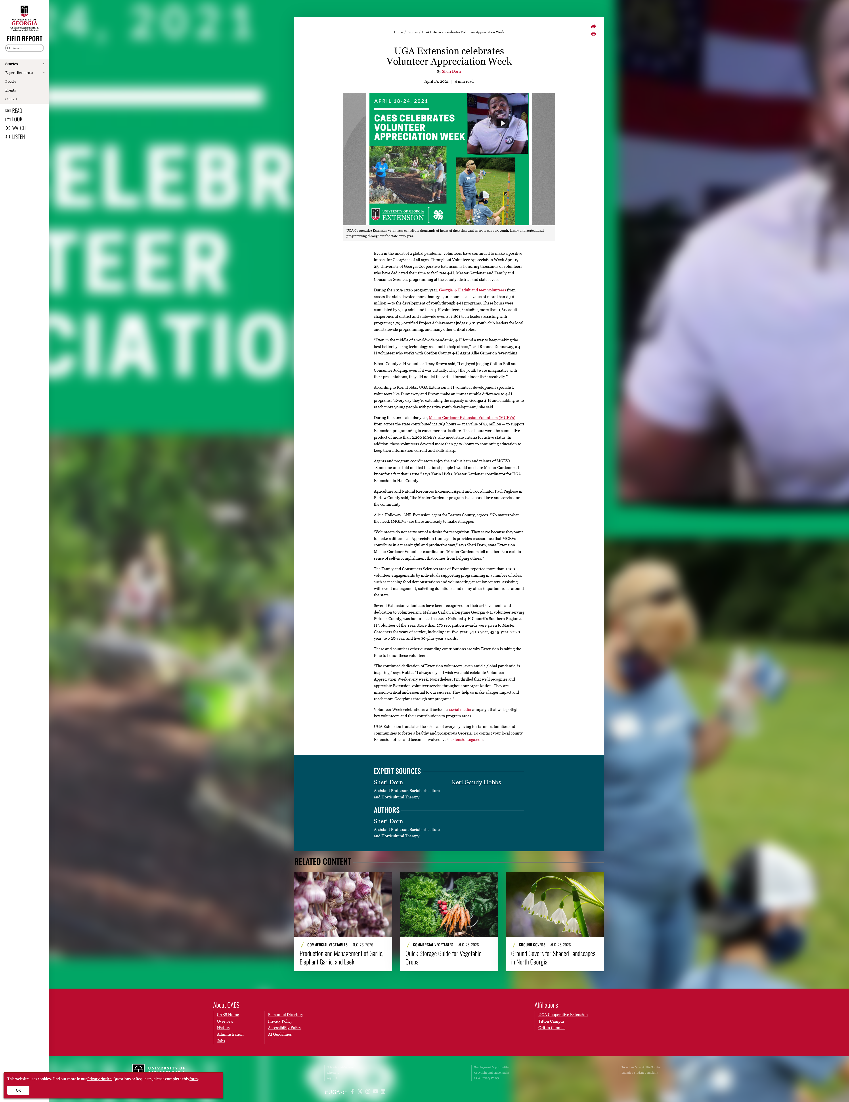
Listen (18, 136)
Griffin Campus (551, 1027)
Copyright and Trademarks (491, 1072)
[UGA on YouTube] (376, 1092)
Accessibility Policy (284, 1027)
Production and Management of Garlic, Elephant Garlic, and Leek (341, 957)
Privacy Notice (99, 1079)
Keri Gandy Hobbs (476, 782)
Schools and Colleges (340, 1067)
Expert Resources (19, 73)
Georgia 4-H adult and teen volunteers (472, 290)
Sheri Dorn (451, 71)
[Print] (593, 34)
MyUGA (332, 1078)
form (193, 1079)
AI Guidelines (280, 1034)
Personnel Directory (285, 1014)
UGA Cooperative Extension (563, 1014)
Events (10, 90)
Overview (225, 1021)
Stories (11, 64)
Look (17, 119)
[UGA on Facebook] (353, 1092)
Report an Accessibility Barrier (640, 1067)
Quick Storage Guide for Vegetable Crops (443, 957)
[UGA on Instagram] (368, 1092)
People (10, 81)
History (223, 1027)
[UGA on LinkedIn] (383, 1092)
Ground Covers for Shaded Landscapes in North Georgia (553, 957)
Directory (333, 1072)
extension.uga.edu (467, 739)
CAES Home (228, 1014)
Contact (11, 99)
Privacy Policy (280, 1021)
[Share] (593, 26)
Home (398, 32)
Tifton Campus (551, 1021)
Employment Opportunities (492, 1067)
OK (18, 1090)
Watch (19, 128)
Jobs (221, 1041)
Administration (230, 1034)
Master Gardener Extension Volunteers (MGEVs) (472, 417)
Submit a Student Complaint (639, 1072)
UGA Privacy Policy (486, 1078)
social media (460, 709)
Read (17, 110)
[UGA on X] (361, 1092)
